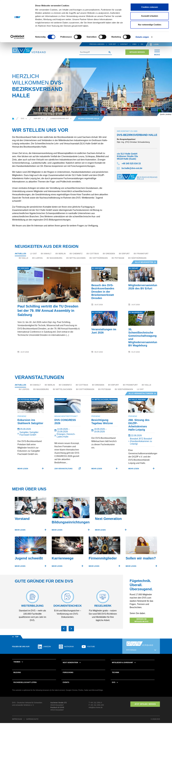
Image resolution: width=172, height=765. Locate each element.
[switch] (78, 37)
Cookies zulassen (149, 7)
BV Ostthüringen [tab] (98, 258)
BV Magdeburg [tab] (54, 258)
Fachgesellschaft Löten (25, 682)
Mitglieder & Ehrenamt (122, 662)
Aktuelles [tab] (20, 253)
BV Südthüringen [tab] (137, 258)
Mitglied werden (137, 52)
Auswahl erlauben (149, 16)
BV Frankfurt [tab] (141, 253)
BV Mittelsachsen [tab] (75, 258)
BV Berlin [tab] (60, 253)
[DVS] (13, 118)
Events (66, 682)
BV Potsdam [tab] (118, 258)
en (142, 44)
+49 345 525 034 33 (131, 163)
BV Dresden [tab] (109, 253)
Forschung (68, 672)
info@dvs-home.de (96, 707)
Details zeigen (142, 37)
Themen (16, 662)
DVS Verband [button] (131, 650)
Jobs (134, 44)
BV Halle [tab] (23, 258)
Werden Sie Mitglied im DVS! (141, 620)
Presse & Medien (96, 44)
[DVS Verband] (29, 50)
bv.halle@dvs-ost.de (132, 168)
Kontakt (124, 44)
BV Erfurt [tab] (124, 253)
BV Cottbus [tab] (93, 253)
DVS (113, 682)
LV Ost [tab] (33, 253)
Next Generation (70, 662)
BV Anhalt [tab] (46, 253)
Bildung (17, 672)
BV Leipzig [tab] (37, 258)
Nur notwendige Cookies (149, 24)
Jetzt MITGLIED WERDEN (145, 704)
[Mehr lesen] (30, 507)
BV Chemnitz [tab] (76, 253)
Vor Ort (112, 44)
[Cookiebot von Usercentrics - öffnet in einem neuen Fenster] (17, 37)
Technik (115, 672)
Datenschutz (32, 719)
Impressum (17, 719)
